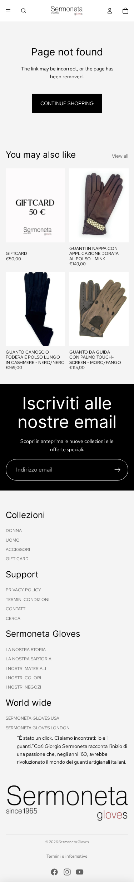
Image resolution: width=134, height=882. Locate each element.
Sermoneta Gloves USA (32, 718)
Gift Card (17, 559)
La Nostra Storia (26, 649)
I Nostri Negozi (23, 687)
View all (120, 156)
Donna (14, 530)
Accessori (18, 549)
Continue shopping (67, 103)
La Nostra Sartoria (28, 659)
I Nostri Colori (23, 678)
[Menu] (8, 11)
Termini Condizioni (27, 599)
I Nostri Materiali (26, 668)
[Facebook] (54, 872)
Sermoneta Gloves (74, 841)
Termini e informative (67, 856)
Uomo (13, 540)
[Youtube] (79, 872)
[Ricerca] (23, 11)
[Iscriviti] (117, 469)
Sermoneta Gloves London (38, 728)
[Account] (110, 11)
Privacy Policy (23, 590)
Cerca (13, 618)
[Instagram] (67, 872)
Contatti (16, 609)
